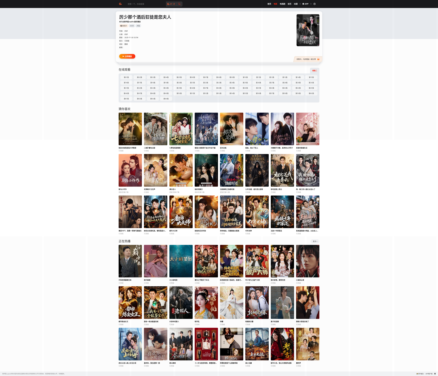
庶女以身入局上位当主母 (127, 363)
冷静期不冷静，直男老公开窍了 (282, 148)
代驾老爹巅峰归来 (125, 280)
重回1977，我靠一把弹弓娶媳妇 (130, 231)
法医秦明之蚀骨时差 (227, 189)
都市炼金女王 (123, 321)
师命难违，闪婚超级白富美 (229, 231)
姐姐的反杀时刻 (200, 231)
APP (306, 4)
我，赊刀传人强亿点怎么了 (305, 189)
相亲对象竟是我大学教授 (127, 148)
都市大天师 (173, 231)
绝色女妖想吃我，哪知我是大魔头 (155, 231)
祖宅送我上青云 (276, 189)
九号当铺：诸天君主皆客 (254, 189)
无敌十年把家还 (276, 231)
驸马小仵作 (123, 189)
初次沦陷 (223, 148)
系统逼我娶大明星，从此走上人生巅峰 (307, 231)
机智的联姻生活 (301, 148)
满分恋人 (172, 189)
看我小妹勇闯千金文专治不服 (205, 148)
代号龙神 (248, 231)
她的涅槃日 (199, 189)
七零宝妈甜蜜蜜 (175, 148)
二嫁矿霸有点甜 (149, 148)
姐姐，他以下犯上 (251, 148)
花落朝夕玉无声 (149, 189)
